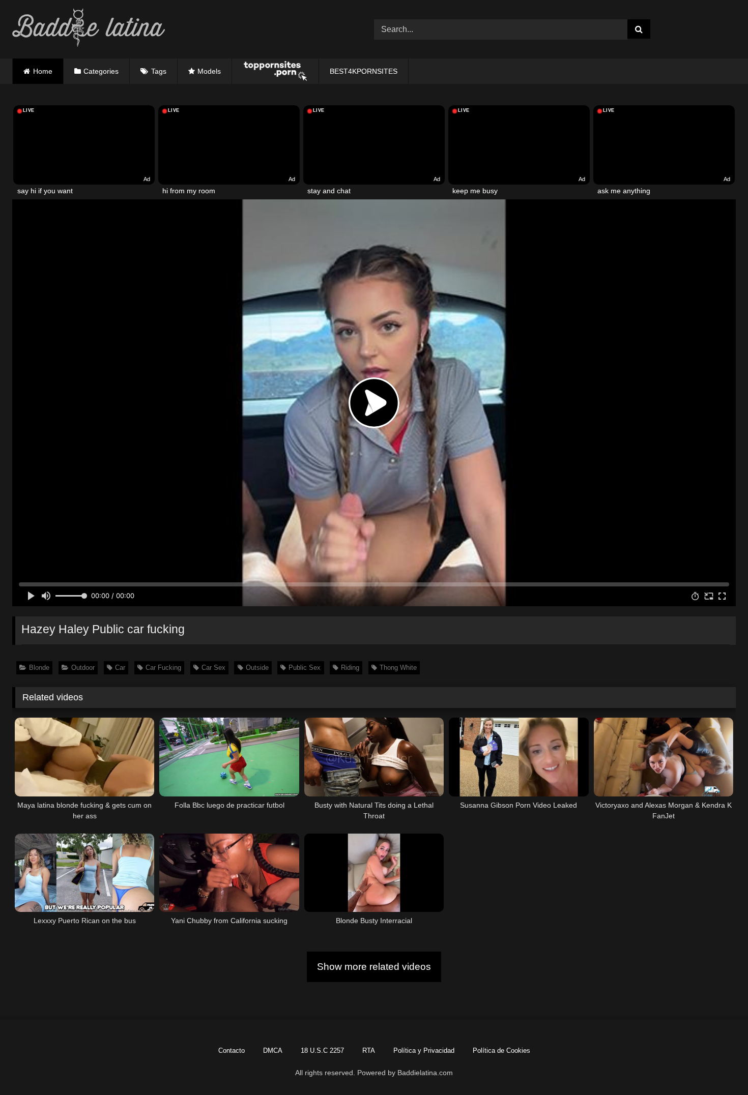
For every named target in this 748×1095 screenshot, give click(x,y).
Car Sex (213, 667)
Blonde (39, 667)
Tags (158, 71)
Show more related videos (374, 966)
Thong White (398, 667)
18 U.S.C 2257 (322, 1050)
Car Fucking (163, 667)
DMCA (272, 1050)
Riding (350, 667)
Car (120, 667)
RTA (368, 1050)
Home (42, 71)
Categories (101, 71)
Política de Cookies (501, 1050)
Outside (257, 667)
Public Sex (305, 667)
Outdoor (83, 667)
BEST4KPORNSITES (363, 71)
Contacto (231, 1050)
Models (209, 71)
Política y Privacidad (423, 1050)
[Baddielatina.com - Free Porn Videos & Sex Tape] (88, 29)
